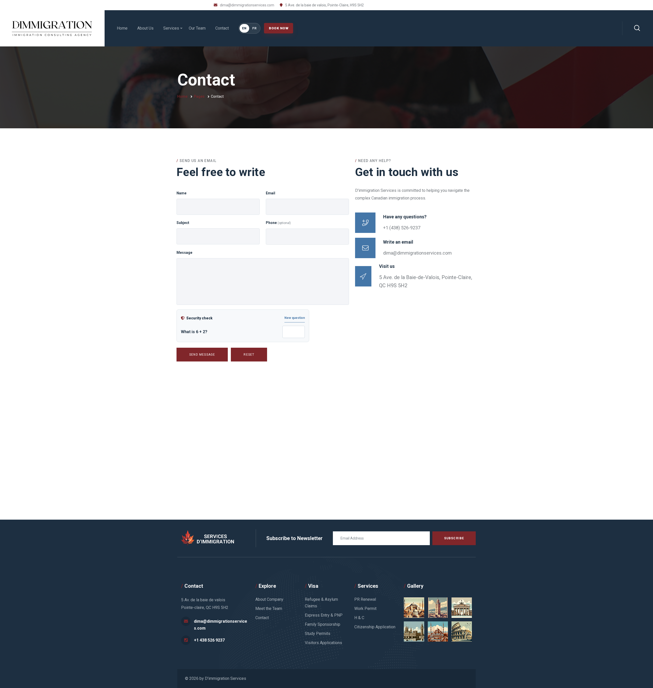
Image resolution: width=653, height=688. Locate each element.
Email (270, 193)
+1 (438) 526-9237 (401, 227)
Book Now (278, 28)
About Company (269, 599)
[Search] (637, 28)
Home (122, 28)
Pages (199, 96)
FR (254, 28)
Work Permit (365, 608)
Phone (278, 223)
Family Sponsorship (322, 624)
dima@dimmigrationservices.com (247, 5)
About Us (145, 28)
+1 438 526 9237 (209, 640)
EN (244, 28)
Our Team (197, 28)
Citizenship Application (374, 626)
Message (184, 253)
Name (181, 193)
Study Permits (317, 633)
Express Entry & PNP (324, 615)
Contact (222, 28)
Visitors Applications (323, 642)
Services (171, 28)
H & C (359, 617)
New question (294, 318)
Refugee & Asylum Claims (321, 602)
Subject (183, 223)
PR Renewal (365, 599)
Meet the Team (268, 608)
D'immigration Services (225, 678)
